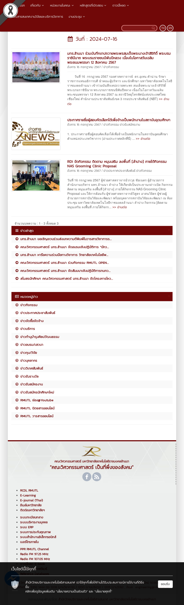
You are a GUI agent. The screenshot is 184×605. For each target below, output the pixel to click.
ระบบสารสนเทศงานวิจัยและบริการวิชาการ (37, 16)
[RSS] (96, 476)
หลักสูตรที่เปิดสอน (91, 5)
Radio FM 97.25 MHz (34, 554)
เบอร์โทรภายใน (29, 542)
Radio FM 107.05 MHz (35, 559)
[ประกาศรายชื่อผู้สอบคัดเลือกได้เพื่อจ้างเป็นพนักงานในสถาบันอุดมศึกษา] (36, 133)
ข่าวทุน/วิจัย (28, 352)
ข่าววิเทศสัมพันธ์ (31, 368)
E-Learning (28, 495)
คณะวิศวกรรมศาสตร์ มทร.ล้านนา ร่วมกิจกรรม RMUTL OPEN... (64, 262)
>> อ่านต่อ (143, 138)
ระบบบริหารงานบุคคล (34, 522)
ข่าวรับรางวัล (29, 376)
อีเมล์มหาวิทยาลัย (31, 505)
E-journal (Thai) (31, 500)
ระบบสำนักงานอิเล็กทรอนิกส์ (38, 537)
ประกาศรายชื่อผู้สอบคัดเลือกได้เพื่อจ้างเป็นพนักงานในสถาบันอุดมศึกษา (118, 119)
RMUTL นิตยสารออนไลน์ (37, 408)
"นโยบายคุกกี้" (103, 591)
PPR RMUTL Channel (34, 549)
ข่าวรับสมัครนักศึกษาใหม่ (36, 392)
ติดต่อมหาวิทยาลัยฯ (32, 510)
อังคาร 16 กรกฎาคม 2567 (84, 67)
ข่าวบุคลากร (28, 360)
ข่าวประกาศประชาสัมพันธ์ (119, 170)
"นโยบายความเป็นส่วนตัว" (72, 591)
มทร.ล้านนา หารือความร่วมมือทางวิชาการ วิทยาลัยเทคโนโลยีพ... (63, 254)
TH (163, 28)
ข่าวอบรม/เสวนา (31, 344)
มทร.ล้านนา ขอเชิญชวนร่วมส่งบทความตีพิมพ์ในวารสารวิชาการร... (65, 238)
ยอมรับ (165, 584)
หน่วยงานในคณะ (60, 5)
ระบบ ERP (26, 527)
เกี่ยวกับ (35, 5)
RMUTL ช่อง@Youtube (36, 400)
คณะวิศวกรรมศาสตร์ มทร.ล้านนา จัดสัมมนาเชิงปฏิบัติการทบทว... (65, 270)
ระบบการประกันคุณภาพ (35, 532)
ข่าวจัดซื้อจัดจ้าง (31, 320)
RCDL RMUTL (29, 490)
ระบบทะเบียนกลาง (31, 517)
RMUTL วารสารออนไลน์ (36, 415)
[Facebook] (86, 476)
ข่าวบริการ (27, 328)
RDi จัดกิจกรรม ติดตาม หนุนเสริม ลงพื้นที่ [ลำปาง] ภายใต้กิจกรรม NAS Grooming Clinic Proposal (117, 164)
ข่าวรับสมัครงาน (130, 124)
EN (170, 28)
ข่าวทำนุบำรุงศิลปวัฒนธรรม (39, 336)
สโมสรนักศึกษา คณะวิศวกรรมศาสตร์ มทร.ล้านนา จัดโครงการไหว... (66, 278)
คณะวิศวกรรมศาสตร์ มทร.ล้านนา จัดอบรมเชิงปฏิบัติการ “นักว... (64, 246)
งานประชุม (75, 16)
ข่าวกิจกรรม (111, 67)
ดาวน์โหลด (119, 5)
